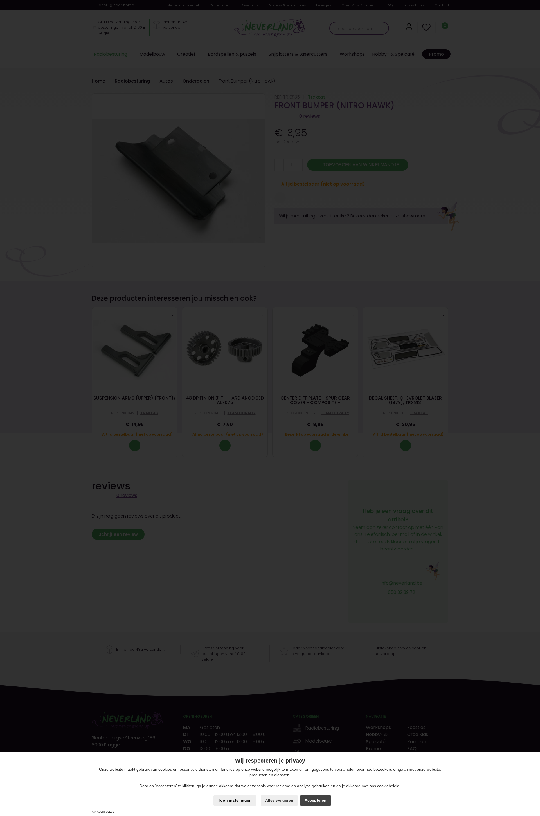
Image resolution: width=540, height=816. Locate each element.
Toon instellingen (235, 800)
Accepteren (316, 800)
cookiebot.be (105, 811)
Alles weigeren (279, 800)
